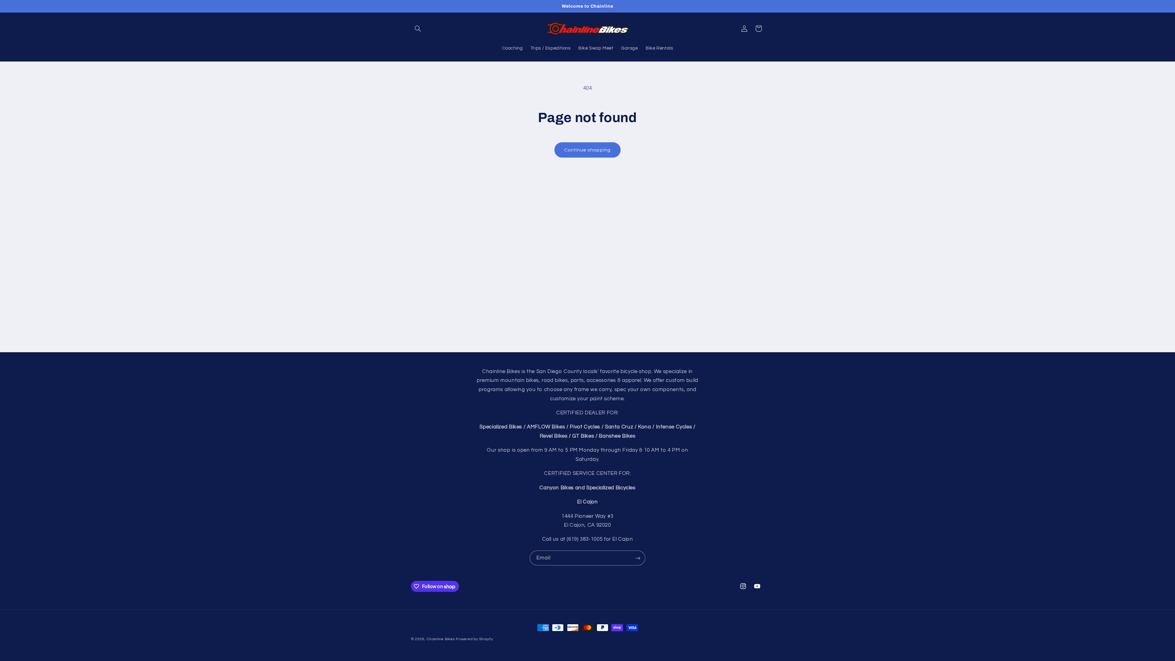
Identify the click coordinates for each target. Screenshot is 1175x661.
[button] (418, 28)
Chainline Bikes (441, 639)
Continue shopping (587, 150)
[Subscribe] (638, 558)
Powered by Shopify (474, 639)
